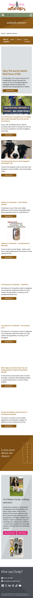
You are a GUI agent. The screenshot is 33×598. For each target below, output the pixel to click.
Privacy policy (5, 595)
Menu (31, 15)
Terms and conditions (14, 595)
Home (3, 33)
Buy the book (10, 533)
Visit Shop (22, 533)
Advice (19, 39)
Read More (12, 91)
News (12, 39)
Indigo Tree (27, 595)
